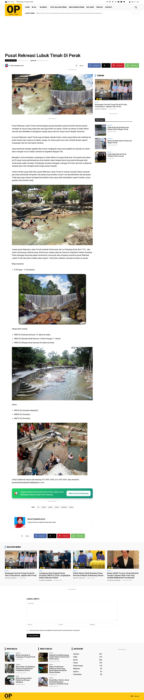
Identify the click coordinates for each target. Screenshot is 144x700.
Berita (97, 102)
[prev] (134, 13)
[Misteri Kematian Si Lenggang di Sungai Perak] (9, 657)
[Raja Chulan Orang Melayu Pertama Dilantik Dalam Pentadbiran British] (9, 668)
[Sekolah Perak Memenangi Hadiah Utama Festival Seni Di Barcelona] (43, 657)
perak (50, 507)
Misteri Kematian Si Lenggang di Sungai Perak (25, 656)
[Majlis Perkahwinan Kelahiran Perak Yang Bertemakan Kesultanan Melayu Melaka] (43, 668)
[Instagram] (110, 1)
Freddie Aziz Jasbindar (45, 580)
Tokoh (51, 677)
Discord (136, 696)
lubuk (43, 507)
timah (71, 507)
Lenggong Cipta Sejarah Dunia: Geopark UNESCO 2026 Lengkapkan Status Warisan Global (54, 575)
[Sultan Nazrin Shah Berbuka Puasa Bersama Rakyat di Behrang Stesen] (89, 559)
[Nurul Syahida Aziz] (7, 65)
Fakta (40, 570)
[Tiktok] (115, 1)
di (38, 507)
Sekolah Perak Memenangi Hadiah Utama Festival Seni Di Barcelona (59, 657)
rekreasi (64, 507)
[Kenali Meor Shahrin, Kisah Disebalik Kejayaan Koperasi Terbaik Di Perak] (43, 682)
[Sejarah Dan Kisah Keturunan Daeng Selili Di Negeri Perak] (100, 130)
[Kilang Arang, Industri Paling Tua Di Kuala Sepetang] (9, 680)
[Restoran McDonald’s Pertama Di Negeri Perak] (100, 143)
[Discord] (124, 1)
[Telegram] (121, 1)
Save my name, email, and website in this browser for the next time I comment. (54, 630)
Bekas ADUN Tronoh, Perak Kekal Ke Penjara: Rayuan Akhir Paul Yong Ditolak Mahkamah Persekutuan (123, 575)
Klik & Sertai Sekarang (78, 493)
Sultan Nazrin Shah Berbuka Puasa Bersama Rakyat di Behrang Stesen (88, 574)
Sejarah (110, 125)
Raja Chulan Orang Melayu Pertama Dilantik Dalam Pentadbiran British (25, 668)
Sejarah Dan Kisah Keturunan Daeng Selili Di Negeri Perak (118, 128)
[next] (137, 13)
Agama (75, 570)
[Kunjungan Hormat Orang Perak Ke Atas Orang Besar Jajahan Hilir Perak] (113, 89)
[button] (136, 7)
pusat (56, 507)
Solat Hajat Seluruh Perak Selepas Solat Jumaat (117, 155)
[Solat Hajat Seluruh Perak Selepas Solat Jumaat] (100, 156)
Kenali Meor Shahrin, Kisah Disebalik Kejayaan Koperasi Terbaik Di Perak (59, 682)
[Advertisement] (72, 33)
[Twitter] (112, 1)
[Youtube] (118, 1)
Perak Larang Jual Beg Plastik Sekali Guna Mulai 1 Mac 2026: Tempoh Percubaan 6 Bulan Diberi (66, 13)
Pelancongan (11, 60)
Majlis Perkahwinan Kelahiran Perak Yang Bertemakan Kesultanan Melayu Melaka (58, 669)
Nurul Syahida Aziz (17, 65)
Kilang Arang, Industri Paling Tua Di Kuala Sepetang (24, 680)
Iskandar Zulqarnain (101, 109)
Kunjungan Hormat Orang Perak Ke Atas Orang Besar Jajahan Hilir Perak (111, 105)
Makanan (110, 138)
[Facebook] (107, 1)
